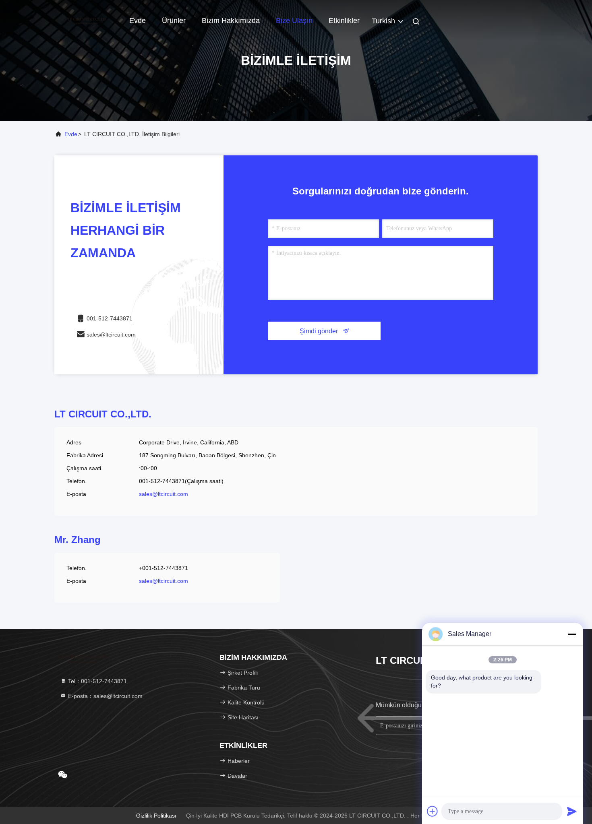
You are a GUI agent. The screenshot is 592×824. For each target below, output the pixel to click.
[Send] (571, 811)
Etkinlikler (344, 21)
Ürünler (174, 21)
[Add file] (432, 811)
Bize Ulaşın (294, 21)
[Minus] (572, 634)
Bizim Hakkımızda (231, 21)
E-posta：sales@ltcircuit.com (104, 696)
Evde (137, 21)
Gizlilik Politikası (156, 815)
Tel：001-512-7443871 (96, 681)
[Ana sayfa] (86, 20)
